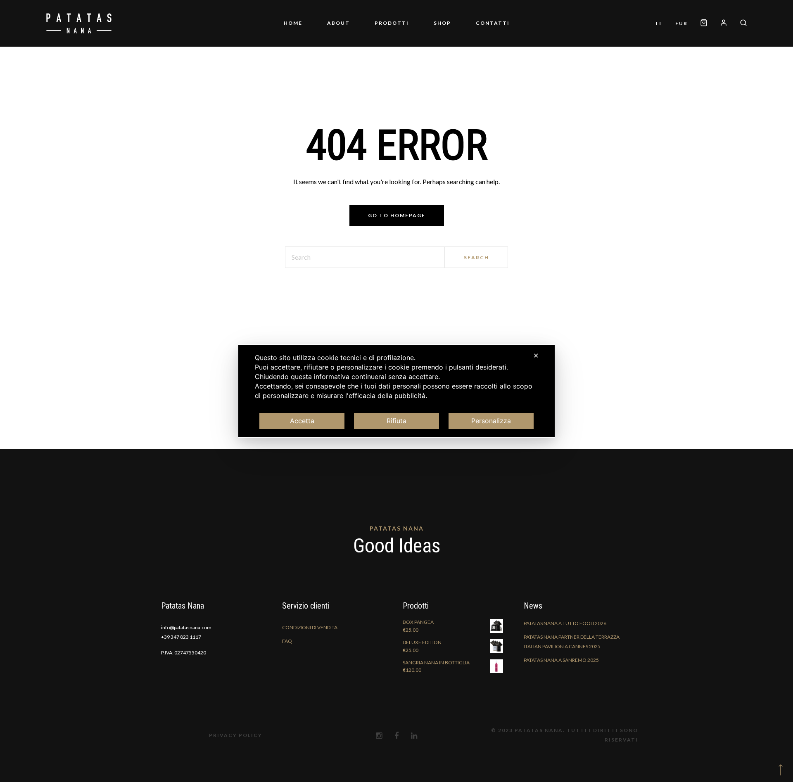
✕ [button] (536, 355)
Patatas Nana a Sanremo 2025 (561, 680)
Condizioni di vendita (309, 648)
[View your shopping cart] (737, 22)
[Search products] (740, 44)
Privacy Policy (235, 755)
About (351, 33)
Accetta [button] (302, 421)
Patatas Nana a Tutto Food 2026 (565, 643)
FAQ (287, 661)
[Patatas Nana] (79, 33)
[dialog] (396, 391)
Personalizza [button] (491, 421)
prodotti (392, 33)
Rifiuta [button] (396, 421)
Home (318, 33)
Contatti (468, 33)
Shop (430, 33)
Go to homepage (396, 235)
